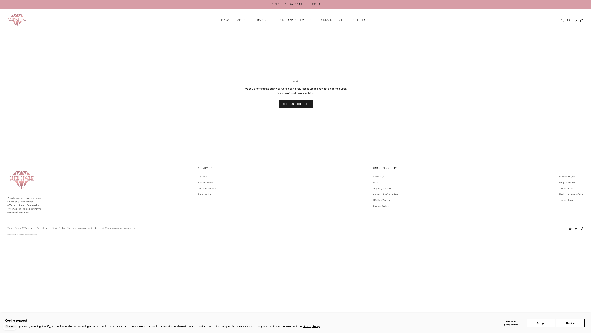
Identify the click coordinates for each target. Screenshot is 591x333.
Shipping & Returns (383, 188)
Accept (541, 323)
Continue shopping (295, 103)
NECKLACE (324, 20)
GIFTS (341, 20)
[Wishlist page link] (575, 20)
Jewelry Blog (566, 200)
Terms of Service (207, 188)
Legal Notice (204, 194)
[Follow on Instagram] (570, 228)
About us (202, 176)
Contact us (378, 176)
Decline (570, 323)
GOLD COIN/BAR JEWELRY (293, 20)
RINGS (225, 20)
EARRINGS (242, 20)
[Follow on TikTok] (582, 228)
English (40, 228)
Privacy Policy (311, 326)
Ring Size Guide (567, 182)
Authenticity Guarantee (385, 194)
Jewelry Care (566, 188)
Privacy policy (205, 182)
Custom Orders (381, 206)
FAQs (375, 182)
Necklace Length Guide (571, 194)
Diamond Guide (567, 176)
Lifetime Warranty (383, 200)
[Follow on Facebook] (564, 228)
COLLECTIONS (361, 20)
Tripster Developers (30, 235)
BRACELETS (262, 20)
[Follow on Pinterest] (576, 228)
